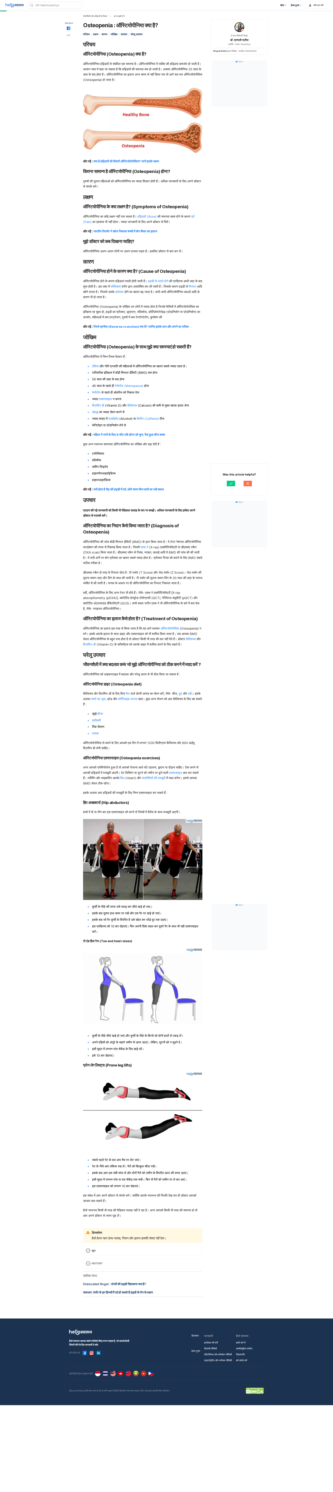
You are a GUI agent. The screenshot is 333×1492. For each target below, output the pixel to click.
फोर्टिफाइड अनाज (127, 699)
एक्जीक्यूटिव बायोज (244, 1348)
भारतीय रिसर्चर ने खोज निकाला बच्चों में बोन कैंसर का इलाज (125, 231)
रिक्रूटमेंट (240, 1354)
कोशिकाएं (116, 286)
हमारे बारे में (240, 1342)
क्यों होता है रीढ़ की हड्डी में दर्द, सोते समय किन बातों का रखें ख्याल (128, 489)
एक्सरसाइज (105, 399)
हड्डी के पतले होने (158, 281)
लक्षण (95, 34)
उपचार (124, 34)
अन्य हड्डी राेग (119, 16)
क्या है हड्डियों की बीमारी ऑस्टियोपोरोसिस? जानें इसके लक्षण (126, 161)
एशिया (95, 366)
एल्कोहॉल (113, 418)
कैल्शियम (132, 405)
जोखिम (114, 34)
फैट (128, 693)
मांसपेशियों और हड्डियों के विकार (95, 16)
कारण (104, 34)
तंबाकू (95, 412)
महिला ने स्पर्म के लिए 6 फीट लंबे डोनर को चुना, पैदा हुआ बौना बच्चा (129, 434)
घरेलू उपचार (137, 34)
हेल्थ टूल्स (195, 1350)
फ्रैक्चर (119, 292)
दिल (122, 778)
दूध (180, 693)
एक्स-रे (144, 547)
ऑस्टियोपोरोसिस (170, 628)
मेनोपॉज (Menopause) (129, 386)
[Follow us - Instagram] (91, 1353)
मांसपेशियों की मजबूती (153, 778)
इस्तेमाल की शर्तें (211, 1342)
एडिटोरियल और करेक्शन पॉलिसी (218, 1354)
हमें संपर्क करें (241, 1360)
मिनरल (192, 286)
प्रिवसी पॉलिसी (210, 1348)
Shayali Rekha (220, 51)
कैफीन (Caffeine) (148, 418)
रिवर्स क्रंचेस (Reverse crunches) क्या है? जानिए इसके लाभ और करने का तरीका (141, 326)
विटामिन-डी (89, 644)
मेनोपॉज (96, 392)
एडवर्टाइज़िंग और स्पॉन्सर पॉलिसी (218, 1360)
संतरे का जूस (98, 699)
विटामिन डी (98, 405)
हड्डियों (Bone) (147, 216)
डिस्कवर (195, 1335)
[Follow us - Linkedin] (98, 1353)
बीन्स (100, 714)
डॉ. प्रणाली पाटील (239, 40)
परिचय (86, 34)
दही (190, 693)
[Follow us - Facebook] (85, 1353)
